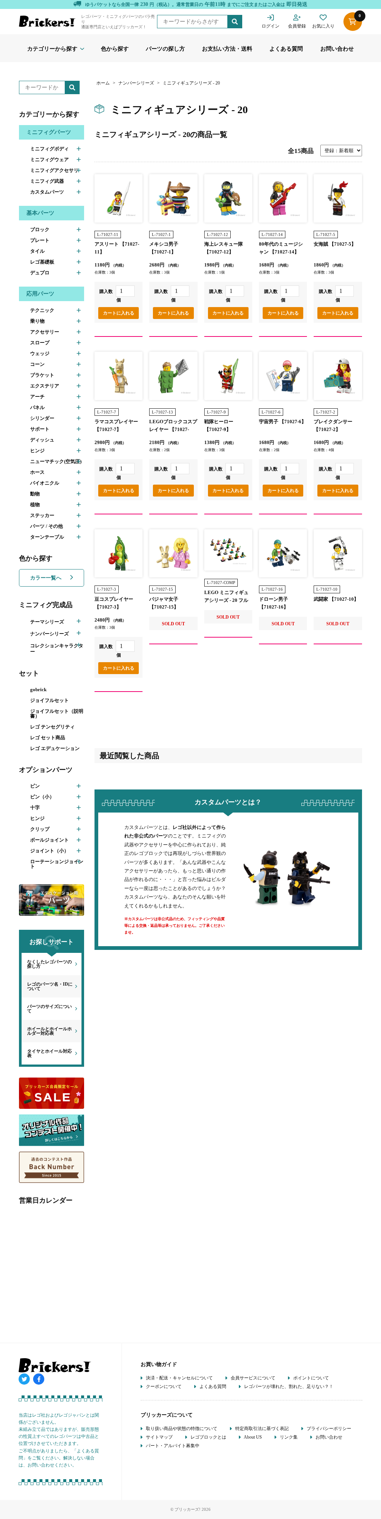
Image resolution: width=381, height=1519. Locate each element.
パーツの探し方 (165, 49)
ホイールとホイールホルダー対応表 (49, 1031)
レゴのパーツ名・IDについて (50, 986)
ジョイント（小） (49, 850)
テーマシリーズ (47, 622)
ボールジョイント (49, 839)
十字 (35, 807)
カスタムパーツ (47, 191)
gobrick (38, 689)
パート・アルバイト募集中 (172, 1445)
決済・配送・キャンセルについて (179, 1378)
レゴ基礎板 (42, 261)
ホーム (103, 83)
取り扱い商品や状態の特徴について (181, 1428)
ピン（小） (42, 796)
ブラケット (42, 375)
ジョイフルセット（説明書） (56, 713)
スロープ (39, 342)
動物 (35, 493)
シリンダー (42, 418)
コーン (37, 364)
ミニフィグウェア (49, 159)
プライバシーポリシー (328, 1428)
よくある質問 (286, 49)
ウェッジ (39, 353)
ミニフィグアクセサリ (54, 170)
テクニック (42, 310)
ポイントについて (310, 1378)
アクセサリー (44, 331)
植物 (35, 504)
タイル (37, 251)
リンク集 (288, 1437)
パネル (37, 407)
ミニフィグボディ (49, 148)
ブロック (39, 229)
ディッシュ (42, 439)
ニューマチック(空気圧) (55, 461)
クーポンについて (163, 1386)
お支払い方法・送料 (227, 49)
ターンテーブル (47, 536)
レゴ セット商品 (47, 737)
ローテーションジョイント (56, 864)
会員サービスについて (252, 1378)
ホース (37, 472)
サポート (39, 429)
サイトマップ (159, 1437)
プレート (39, 240)
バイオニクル (44, 483)
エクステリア (44, 385)
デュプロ (39, 272)
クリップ (39, 829)
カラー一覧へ (46, 578)
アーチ (37, 396)
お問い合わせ (337, 49)
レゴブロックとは (207, 1437)
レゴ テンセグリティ (52, 726)
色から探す (115, 49)
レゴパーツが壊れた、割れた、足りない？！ (288, 1386)
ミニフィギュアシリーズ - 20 (191, 83)
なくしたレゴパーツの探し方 (49, 964)
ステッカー (42, 515)
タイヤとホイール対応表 (49, 1053)
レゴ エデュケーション (55, 748)
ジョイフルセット (49, 700)
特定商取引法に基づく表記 (261, 1428)
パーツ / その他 (46, 526)
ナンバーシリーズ (49, 633)
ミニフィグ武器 (47, 181)
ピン (35, 786)
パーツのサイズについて (49, 1009)
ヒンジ (37, 450)
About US (252, 1437)
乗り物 (37, 321)
